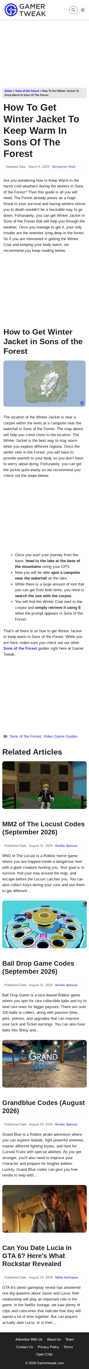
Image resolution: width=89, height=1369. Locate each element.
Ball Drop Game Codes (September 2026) (38, 967)
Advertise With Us (29, 1339)
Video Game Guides (60, 736)
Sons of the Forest (27, 91)
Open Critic (44, 1354)
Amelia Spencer (66, 845)
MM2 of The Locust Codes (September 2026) (43, 828)
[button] (73, 10)
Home (8, 91)
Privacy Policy (48, 1347)
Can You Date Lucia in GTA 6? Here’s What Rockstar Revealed (37, 1255)
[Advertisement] (44, 52)
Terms (68, 1347)
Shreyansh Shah (64, 166)
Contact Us (24, 1347)
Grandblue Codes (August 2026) (43, 1106)
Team (69, 1339)
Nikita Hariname (66, 1277)
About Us (54, 1339)
